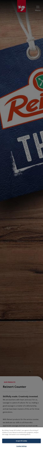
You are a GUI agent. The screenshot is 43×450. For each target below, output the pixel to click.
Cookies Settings (21, 446)
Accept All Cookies (21, 441)
